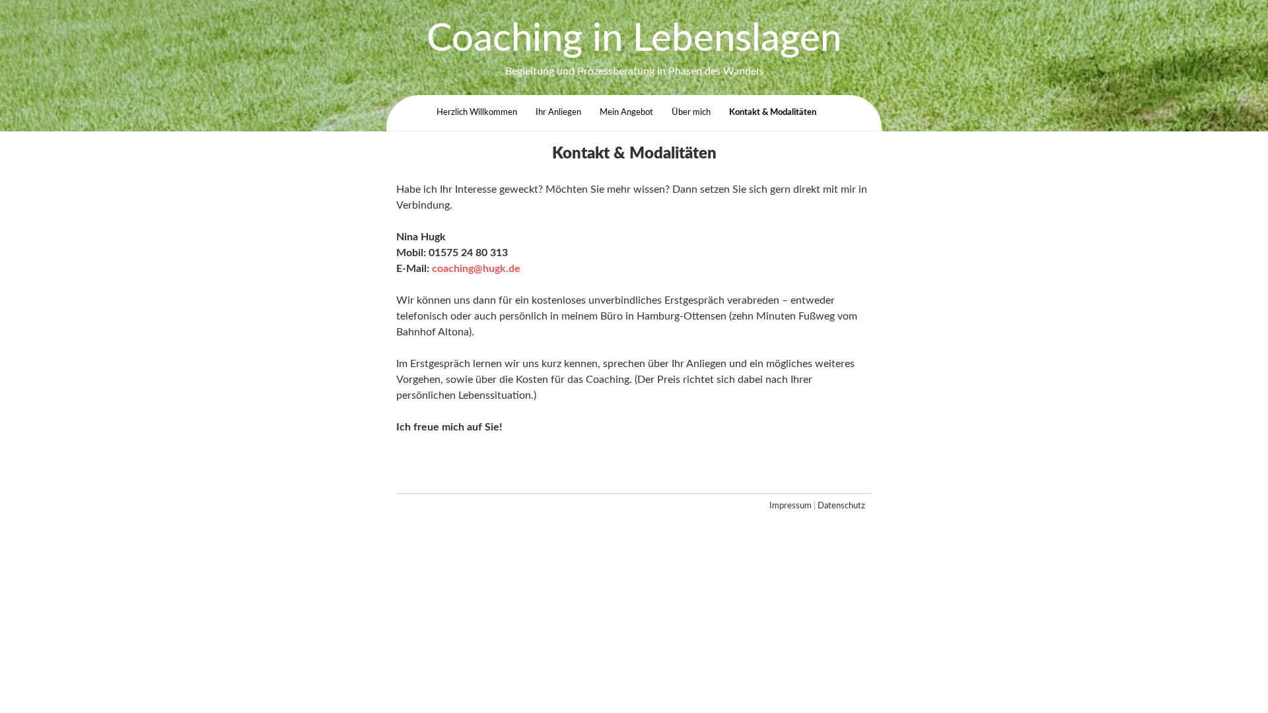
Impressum (790, 506)
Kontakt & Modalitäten (772, 112)
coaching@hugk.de (476, 268)
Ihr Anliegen (558, 112)
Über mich (691, 112)
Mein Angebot (626, 112)
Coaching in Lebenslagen (634, 39)
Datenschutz (841, 506)
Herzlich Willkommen (477, 112)
